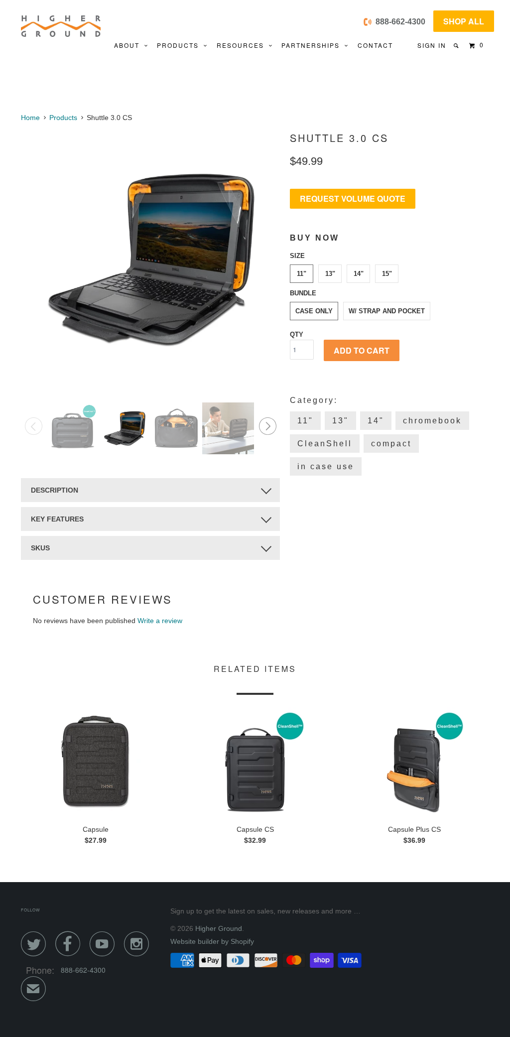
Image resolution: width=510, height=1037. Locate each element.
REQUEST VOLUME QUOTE (352, 198)
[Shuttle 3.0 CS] (150, 259)
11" (301, 273)
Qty (296, 334)
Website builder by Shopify (212, 941)
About (129, 45)
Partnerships (313, 45)
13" (330, 273)
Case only (314, 311)
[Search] (457, 45)
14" (359, 273)
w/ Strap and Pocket (387, 311)
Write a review (159, 621)
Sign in (431, 45)
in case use (325, 466)
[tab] (150, 490)
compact (391, 443)
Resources (243, 45)
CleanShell (324, 443)
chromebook (432, 420)
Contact (375, 45)
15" (387, 273)
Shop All (463, 21)
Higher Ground (218, 928)
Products (180, 45)
